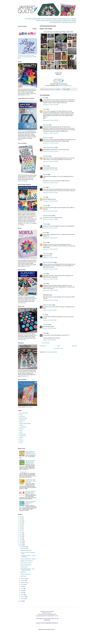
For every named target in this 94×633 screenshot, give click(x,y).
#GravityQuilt (27, 94)
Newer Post (43, 345)
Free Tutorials (72, 20)
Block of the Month (23, 413)
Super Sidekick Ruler (27, 223)
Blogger (53, 629)
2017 (21, 530)
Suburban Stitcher (47, 215)
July (22, 586)
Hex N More (28, 18)
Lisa (44, 314)
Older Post (74, 345)
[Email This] (63, 89)
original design (22, 435)
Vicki (44, 197)
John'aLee (45, 324)
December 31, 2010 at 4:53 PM (50, 219)
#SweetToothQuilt (22, 339)
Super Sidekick (53, 18)
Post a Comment (45, 342)
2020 (21, 524)
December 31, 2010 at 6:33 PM (50, 249)
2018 (21, 528)
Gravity (21, 414)
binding (21, 430)
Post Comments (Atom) (51, 352)
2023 (21, 519)
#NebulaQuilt (27, 266)
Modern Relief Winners (26, 564)
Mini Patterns (22, 420)
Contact (74, 22)
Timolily (45, 224)
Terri (44, 97)
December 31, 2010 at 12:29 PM (50, 161)
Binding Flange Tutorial (26, 550)
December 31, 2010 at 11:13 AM (50, 104)
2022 (21, 520)
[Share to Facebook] (67, 89)
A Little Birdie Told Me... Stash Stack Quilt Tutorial (27, 569)
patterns (21, 437)
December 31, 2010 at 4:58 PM (50, 228)
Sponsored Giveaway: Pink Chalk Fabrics (30, 492)
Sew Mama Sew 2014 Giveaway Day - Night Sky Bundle (30, 481)
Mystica (45, 166)
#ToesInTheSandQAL (23, 180)
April (22, 592)
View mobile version (58, 348)
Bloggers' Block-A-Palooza (27, 560)
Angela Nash (46, 253)
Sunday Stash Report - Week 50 (28, 558)
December (23, 546)
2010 (21, 544)
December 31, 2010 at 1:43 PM (50, 169)
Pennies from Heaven (26, 574)
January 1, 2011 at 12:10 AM (49, 320)
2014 (21, 536)
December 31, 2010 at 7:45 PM (50, 257)
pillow (20, 439)
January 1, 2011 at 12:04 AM (49, 310)
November (23, 578)
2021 (21, 522)
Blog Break (23, 572)
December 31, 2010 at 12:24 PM (50, 151)
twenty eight (23, 576)
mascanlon (46, 124)
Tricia (44, 187)
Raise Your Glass (25, 548)
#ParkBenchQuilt (25, 376)
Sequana (45, 174)
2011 (21, 542)
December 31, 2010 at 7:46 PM (50, 269)
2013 (21, 539)
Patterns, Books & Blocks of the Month (47, 20)
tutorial (20, 442)
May (22, 590)
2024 (21, 516)
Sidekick (35, 18)
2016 (21, 533)
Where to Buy (61, 22)
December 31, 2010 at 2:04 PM (50, 201)
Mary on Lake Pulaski (48, 262)
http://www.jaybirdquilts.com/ (65, 85)
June (22, 588)
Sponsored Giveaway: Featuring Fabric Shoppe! (30, 503)
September (23, 582)
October (23, 580)
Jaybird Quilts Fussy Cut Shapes (67, 18)
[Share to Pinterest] (69, 89)
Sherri (44, 232)
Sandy (44, 109)
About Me (68, 22)
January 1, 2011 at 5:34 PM (49, 328)
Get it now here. (29, 407)
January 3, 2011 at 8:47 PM (49, 339)
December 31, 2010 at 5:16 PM (50, 237)
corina (44, 283)
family (20, 432)
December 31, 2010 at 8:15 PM (50, 290)
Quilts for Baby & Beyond (25, 423)
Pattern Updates (63, 20)
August (22, 584)
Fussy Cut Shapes (22, 131)
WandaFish (46, 156)
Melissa (45, 242)
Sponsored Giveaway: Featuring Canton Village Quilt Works (30, 462)
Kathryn (45, 205)
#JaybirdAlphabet (22, 302)
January (23, 598)
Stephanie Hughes (47, 304)
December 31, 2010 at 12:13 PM (50, 143)
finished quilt (22, 434)
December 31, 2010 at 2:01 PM (50, 192)
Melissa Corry (46, 137)
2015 (21, 534)
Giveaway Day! (23, 472)
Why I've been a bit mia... (26, 562)
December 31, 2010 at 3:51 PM (50, 211)
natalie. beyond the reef (49, 147)
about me (21, 428)
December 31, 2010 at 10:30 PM (50, 300)
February (23, 596)
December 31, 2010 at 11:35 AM (50, 133)
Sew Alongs (53, 22)
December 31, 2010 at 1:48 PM (50, 182)
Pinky (44, 333)
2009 (21, 601)
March (22, 594)
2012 (21, 540)
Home (58, 345)
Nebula (21, 421)
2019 (21, 527)
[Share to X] (66, 89)
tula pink (21, 440)
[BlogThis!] (65, 89)
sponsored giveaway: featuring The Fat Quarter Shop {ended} (30, 453)
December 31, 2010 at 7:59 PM (50, 279)
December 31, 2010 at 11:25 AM (50, 120)
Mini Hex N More (43, 18)
